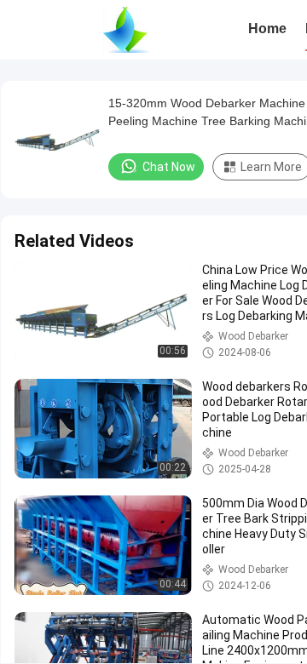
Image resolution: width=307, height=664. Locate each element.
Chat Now (168, 167)
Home (267, 28)
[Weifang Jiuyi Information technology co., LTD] (126, 30)
